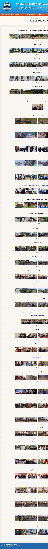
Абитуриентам (41, 14)
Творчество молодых (28, 312)
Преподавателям (30, 14)
